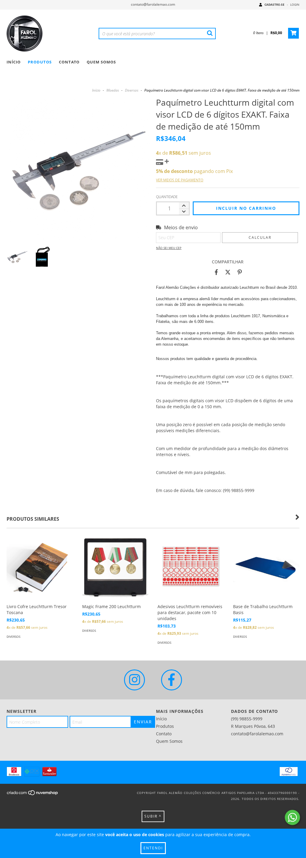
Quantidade (167, 196)
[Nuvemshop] (33, 794)
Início (14, 62)
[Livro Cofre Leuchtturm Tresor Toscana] (40, 567)
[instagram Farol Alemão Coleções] (134, 679)
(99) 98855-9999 (246, 719)
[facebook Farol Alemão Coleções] (171, 679)
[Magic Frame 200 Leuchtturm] (115, 567)
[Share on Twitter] (228, 272)
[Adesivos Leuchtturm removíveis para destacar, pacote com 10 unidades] (190, 567)
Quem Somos (101, 62)
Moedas (112, 90)
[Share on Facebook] (216, 272)
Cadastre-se (274, 4)
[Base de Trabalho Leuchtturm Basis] (266, 567)
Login (294, 4)
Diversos (131, 90)
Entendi (153, 848)
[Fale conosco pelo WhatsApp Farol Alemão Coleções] (292, 817)
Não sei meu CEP (168, 248)
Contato (69, 62)
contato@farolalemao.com (153, 4)
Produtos (40, 62)
